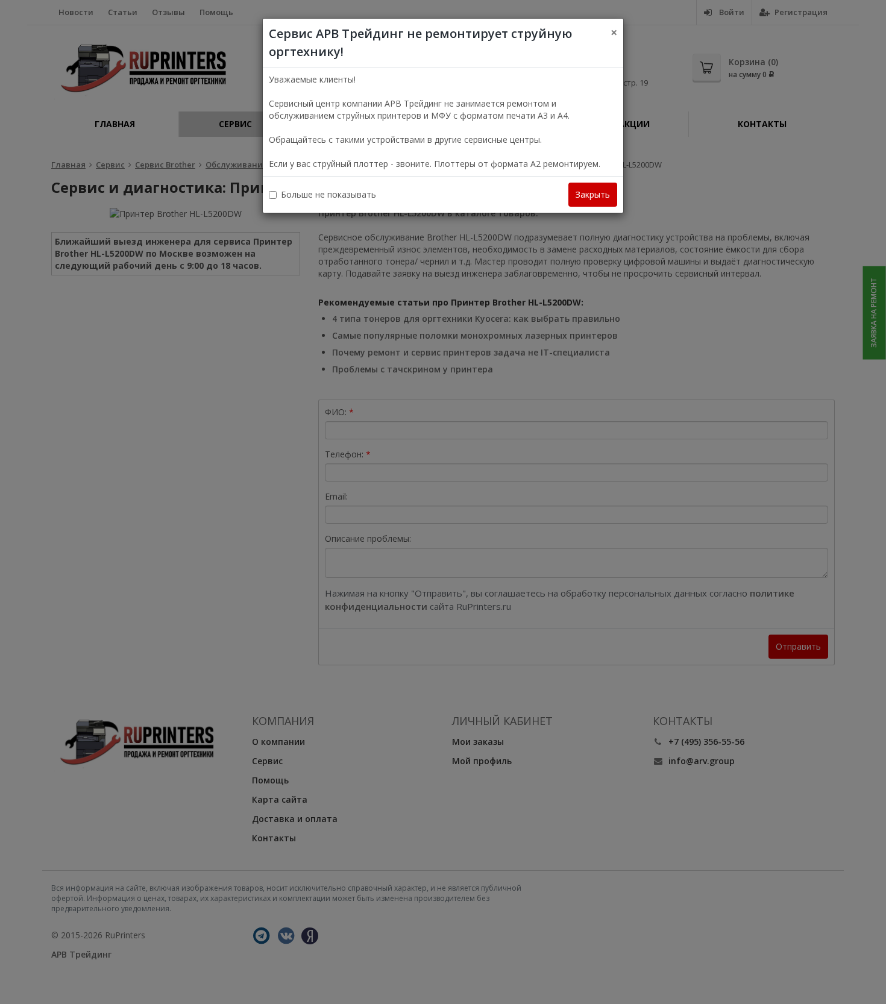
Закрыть (593, 194)
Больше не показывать (328, 194)
